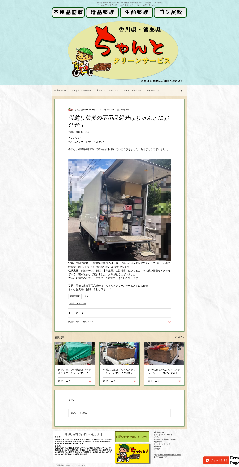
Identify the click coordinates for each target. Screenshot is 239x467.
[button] (181, 90)
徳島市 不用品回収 (77, 303)
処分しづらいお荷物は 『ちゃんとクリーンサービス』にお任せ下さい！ (74, 371)
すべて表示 (180, 337)
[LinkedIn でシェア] (83, 313)
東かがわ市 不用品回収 (107, 90)
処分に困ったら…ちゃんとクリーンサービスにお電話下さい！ (164, 371)
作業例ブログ (60, 90)
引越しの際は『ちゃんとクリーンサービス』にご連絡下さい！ (119, 371)
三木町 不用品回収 (132, 90)
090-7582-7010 (161, 457)
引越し (87, 296)
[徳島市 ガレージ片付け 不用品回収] (75, 353)
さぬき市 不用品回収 (81, 90)
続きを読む (152, 90)
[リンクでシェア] (90, 313)
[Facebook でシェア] (69, 313)
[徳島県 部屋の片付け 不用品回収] (164, 353)
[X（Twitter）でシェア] (76, 313)
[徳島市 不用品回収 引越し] (120, 353)
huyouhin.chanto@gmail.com (168, 455)
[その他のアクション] (169, 109)
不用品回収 (75, 296)
